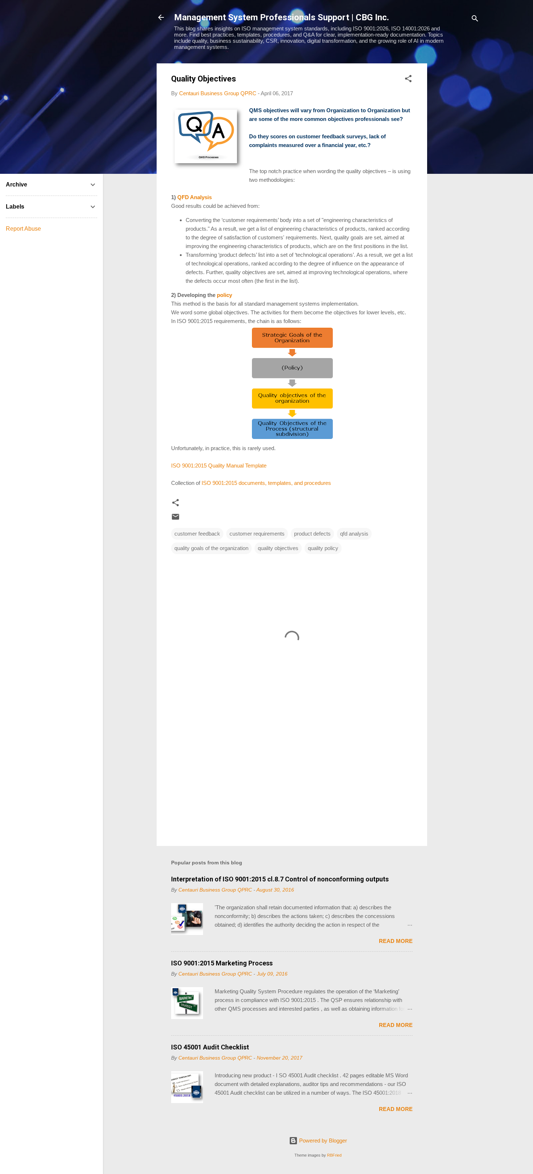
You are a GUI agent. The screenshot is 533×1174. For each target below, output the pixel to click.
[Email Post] (175, 519)
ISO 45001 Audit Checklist (210, 1047)
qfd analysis (354, 534)
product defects (312, 534)
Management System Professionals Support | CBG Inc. (281, 17)
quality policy (323, 548)
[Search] (475, 20)
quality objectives (278, 548)
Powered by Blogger (322, 1140)
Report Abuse (23, 229)
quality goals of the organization (211, 548)
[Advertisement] (456, 172)
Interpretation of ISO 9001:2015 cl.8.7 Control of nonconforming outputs (280, 879)
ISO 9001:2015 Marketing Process (222, 963)
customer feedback (197, 534)
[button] (408, 79)
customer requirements (257, 534)
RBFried (334, 1155)
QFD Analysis (194, 197)
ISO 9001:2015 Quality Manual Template (218, 465)
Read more (396, 941)
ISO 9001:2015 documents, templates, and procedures (266, 483)
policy (224, 295)
